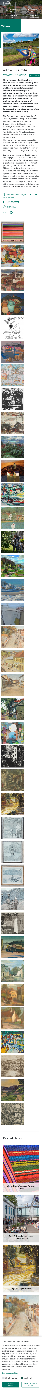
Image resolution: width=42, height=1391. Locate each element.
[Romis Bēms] (12, 947)
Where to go (13, 10)
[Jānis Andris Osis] (12, 780)
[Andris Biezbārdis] (12, 733)
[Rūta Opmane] (12, 1066)
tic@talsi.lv (11, 207)
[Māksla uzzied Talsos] (12, 233)
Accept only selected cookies (30, 1385)
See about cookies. (10, 1373)
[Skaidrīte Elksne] (12, 1018)
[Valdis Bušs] (12, 494)
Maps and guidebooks (34, 16)
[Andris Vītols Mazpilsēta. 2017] (12, 256)
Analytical (28, 1378)
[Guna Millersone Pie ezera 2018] (12, 352)
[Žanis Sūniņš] (12, 566)
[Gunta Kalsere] (12, 375)
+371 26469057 (12, 202)
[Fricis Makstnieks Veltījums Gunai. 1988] (12, 328)
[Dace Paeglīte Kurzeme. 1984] (12, 304)
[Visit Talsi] (7, 3)
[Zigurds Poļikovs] (12, 614)
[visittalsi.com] (11, 213)
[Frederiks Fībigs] (12, 637)
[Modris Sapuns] (12, 518)
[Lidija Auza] (12, 804)
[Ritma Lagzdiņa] (12, 923)
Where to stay (13, 16)
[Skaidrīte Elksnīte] (12, 995)
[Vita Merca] (12, 971)
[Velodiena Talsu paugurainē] (12, 542)
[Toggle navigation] (37, 3)
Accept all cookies (11, 1385)
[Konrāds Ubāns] (12, 1090)
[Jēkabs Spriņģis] (12, 423)
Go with (35, 75)
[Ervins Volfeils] (12, 709)
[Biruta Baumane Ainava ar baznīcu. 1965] (12, 280)
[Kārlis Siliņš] (12, 471)
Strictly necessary (11, 1378)
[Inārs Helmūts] (12, 399)
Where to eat (34, 10)
